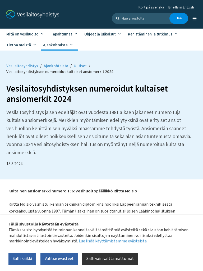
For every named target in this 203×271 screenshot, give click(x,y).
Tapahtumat (61, 34)
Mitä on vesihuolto (22, 34)
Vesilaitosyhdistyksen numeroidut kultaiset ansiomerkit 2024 (59, 72)
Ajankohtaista (55, 45)
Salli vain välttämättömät (110, 258)
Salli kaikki (22, 258)
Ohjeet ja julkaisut (100, 34)
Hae (179, 18)
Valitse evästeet (59, 258)
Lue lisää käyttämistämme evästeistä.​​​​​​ (113, 241)
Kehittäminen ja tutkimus (150, 34)
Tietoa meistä (18, 45)
